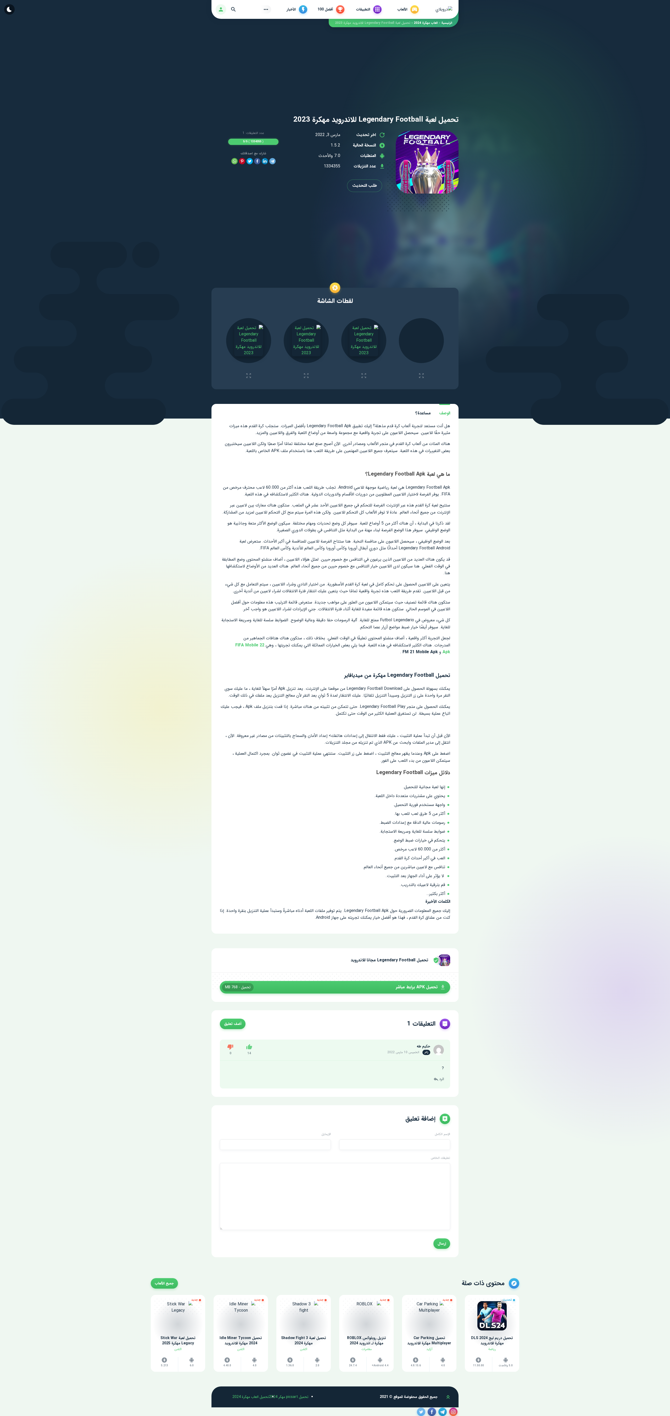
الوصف (444, 413)
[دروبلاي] (443, 9)
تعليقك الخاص (440, 1158)
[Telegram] (272, 161)
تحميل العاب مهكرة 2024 (250, 1397)
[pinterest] (242, 161)
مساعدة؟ (423, 413)
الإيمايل (326, 1134)
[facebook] (257, 161)
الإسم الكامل (442, 1134)
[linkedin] (265, 161)
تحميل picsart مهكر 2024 (288, 1397)
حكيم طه (423, 1046)
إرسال (442, 1243)
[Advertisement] (335, 63)
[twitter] (250, 161)
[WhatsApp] (234, 161)
